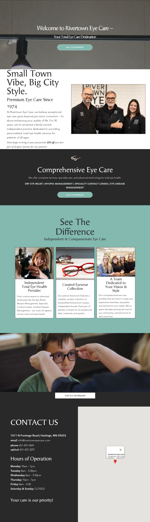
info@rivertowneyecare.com (30, 440)
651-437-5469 (27, 445)
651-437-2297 (27, 449)
